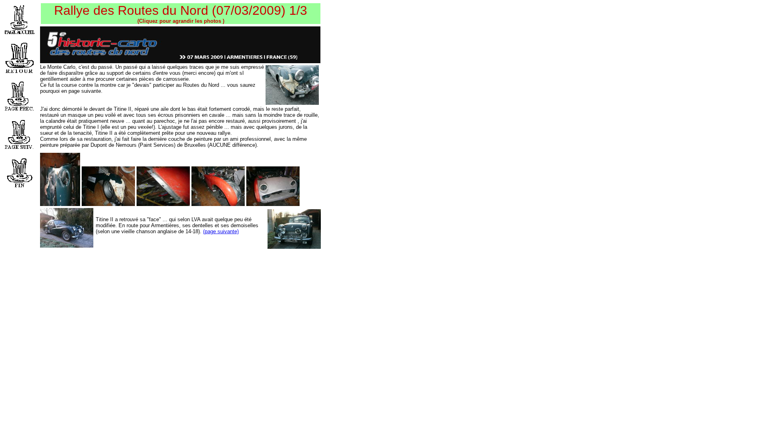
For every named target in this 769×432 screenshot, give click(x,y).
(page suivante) (221, 231)
